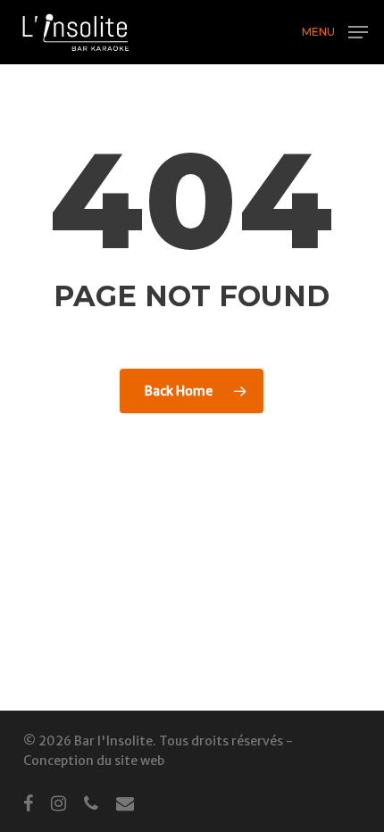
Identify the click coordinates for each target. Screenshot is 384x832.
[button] (335, 31)
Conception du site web (93, 761)
